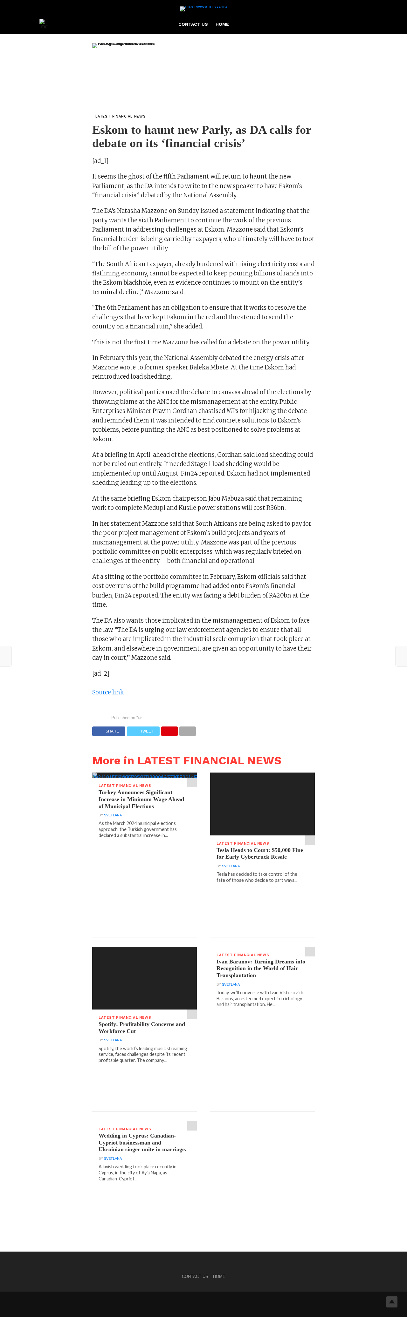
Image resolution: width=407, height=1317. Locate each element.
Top (391, 1301)
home (222, 24)
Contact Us (193, 24)
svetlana (113, 815)
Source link (108, 692)
